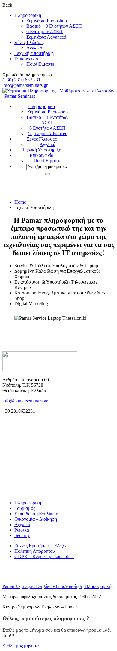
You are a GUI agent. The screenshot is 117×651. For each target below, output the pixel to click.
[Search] (47, 174)
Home (20, 202)
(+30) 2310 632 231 (21, 79)
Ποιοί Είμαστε (40, 64)
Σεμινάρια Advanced (46, 37)
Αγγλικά (34, 47)
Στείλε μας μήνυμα (20, 645)
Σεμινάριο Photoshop (46, 20)
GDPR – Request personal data (44, 556)
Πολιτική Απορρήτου (34, 551)
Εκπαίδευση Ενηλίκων (36, 513)
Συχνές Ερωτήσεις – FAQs (40, 545)
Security (22, 535)
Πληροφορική (27, 15)
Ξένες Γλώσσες (29, 42)
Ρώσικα (21, 529)
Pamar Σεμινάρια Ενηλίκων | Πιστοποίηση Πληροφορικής (57, 586)
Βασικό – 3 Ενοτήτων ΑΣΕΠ (54, 26)
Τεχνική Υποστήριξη (34, 53)
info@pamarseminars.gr (25, 85)
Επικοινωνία (26, 58)
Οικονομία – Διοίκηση (35, 519)
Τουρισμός (24, 508)
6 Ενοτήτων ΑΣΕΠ (44, 31)
